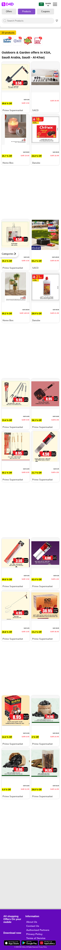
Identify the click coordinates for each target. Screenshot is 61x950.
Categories (7, 253)
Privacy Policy (34, 934)
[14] (28, 44)
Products (26, 11)
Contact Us (32, 926)
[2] (8, 44)
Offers (9, 11)
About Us (31, 922)
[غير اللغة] (41, 4)
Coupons (45, 11)
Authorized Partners (37, 930)
